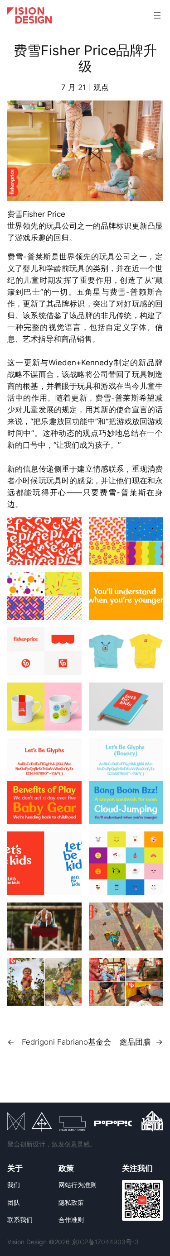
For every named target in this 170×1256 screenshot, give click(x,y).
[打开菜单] (157, 15)
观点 (101, 87)
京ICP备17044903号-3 (105, 1242)
